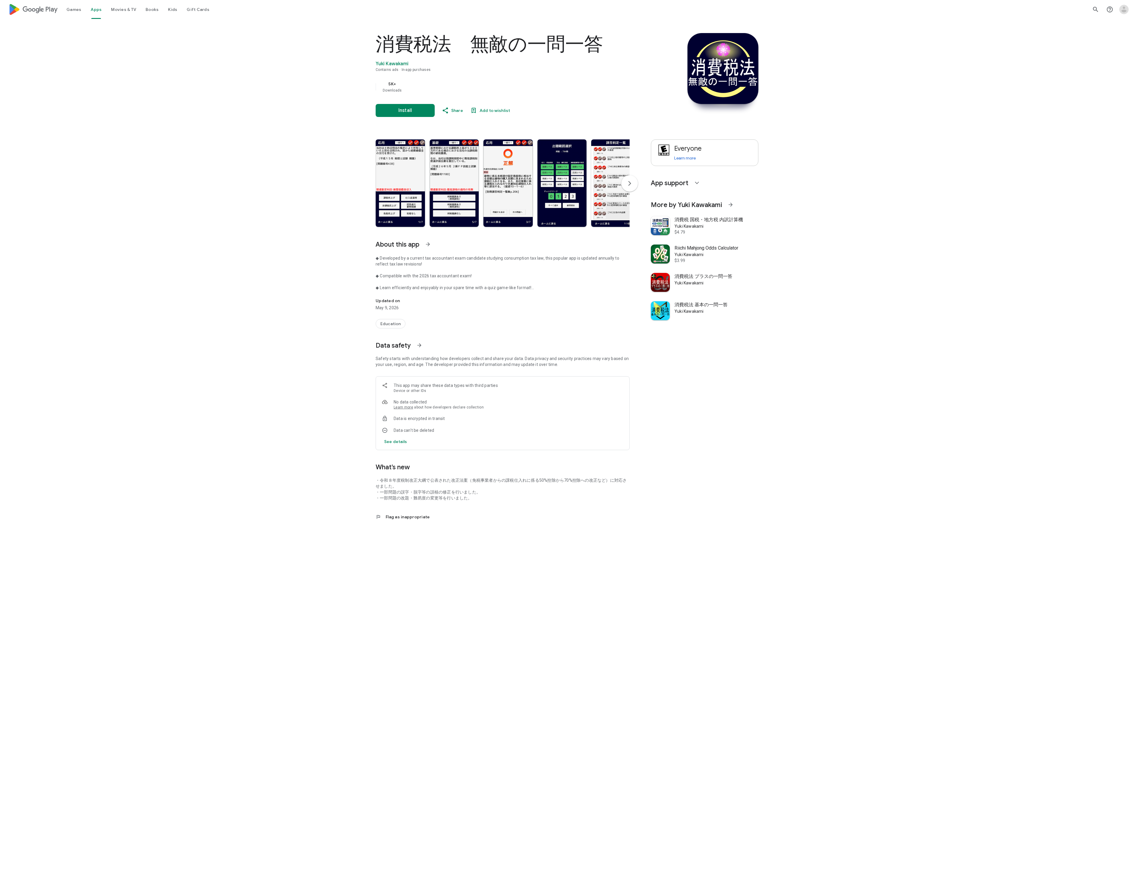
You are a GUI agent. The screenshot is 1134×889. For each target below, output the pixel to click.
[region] (494, 86)
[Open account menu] (1124, 9)
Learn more (403, 407)
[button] (400, 183)
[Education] (390, 323)
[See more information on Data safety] (419, 345)
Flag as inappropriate (403, 517)
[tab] (74, 9)
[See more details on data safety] (396, 441)
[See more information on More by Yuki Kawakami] (731, 205)
